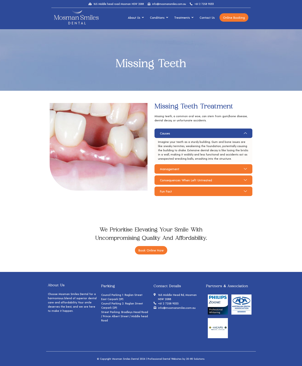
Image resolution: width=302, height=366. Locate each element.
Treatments (182, 17)
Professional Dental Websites (165, 358)
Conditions (157, 17)
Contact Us (207, 17)
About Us (134, 17)
